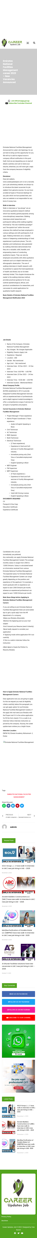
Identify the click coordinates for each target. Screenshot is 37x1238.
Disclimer (4, 1221)
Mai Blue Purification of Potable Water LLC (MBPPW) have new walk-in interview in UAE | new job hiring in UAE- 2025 (18, 933)
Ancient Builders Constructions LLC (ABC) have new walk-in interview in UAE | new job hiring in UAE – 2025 (18, 899)
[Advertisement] (18, 18)
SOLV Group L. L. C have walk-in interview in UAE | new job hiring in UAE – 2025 (26, 1108)
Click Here (7, 647)
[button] (27, 42)
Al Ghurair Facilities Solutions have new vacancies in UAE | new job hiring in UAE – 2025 (18, 966)
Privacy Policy (6, 1217)
